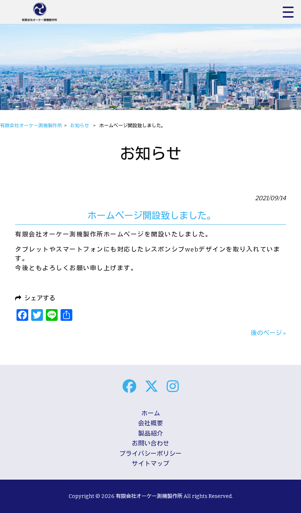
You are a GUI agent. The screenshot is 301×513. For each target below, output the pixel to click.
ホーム (150, 413)
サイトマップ (150, 463)
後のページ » (268, 333)
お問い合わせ (150, 443)
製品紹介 (150, 433)
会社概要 (150, 423)
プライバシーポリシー (150, 453)
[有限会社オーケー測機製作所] (47, 12)
